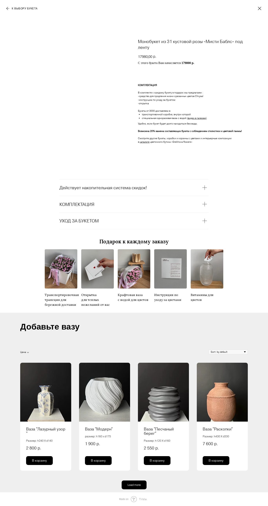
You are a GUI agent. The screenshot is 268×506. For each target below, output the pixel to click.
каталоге (144, 141)
